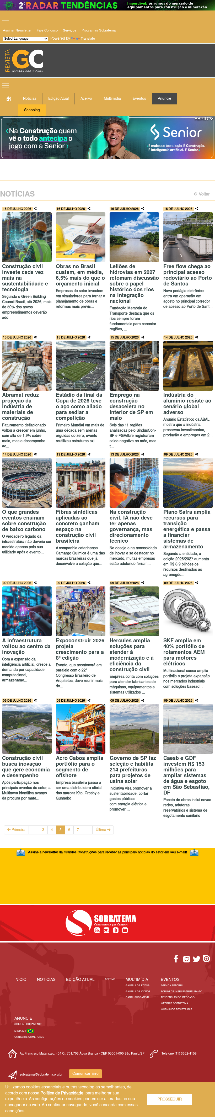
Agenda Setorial (172, 985)
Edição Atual (58, 98)
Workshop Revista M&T (176, 1009)
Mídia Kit (20, 1031)
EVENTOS (170, 980)
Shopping (32, 110)
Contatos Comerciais (29, 1037)
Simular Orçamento (28, 1024)
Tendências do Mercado (178, 997)
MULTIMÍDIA (137, 980)
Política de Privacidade (61, 1093)
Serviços (69, 30)
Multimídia (112, 98)
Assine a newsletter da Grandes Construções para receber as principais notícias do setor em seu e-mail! (107, 852)
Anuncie (164, 98)
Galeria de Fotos (137, 985)
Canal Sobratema (137, 997)
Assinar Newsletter (17, 30)
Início (20, 980)
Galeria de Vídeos (138, 992)
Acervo (86, 98)
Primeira (17, 830)
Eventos (139, 98)
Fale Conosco (47, 30)
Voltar (203, 194)
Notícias (29, 98)
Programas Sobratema (99, 30)
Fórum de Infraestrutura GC (181, 992)
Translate (88, 38)
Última (101, 830)
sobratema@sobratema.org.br (41, 1074)
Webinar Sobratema (174, 1003)
